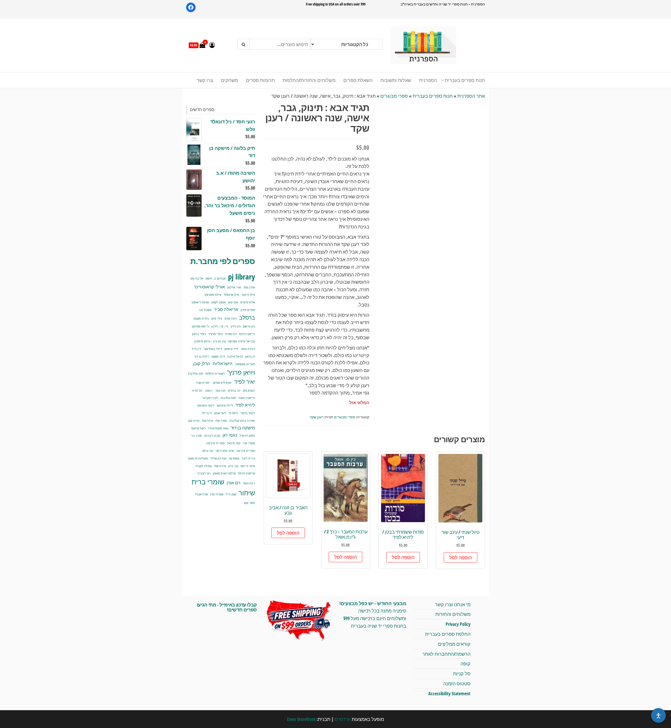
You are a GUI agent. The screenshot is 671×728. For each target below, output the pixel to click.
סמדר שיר (249, 443)
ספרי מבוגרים (394, 96)
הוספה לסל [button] (460, 557)
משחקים (229, 80)
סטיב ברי (196, 435)
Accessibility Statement (449, 693)
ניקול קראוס (198, 428)
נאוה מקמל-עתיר (218, 428)
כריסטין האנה (247, 398)
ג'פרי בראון (199, 334)
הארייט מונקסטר (245, 364)
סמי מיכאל (233, 443)
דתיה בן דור (201, 356)
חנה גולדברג (195, 373)
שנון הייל (231, 494)
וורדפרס (343, 719)
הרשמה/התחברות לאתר (446, 654)
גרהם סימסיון (202, 341)
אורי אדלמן (234, 287)
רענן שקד (316, 416)
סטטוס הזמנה (456, 683)
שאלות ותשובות (395, 80)
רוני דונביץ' (203, 473)
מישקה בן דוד (243, 428)
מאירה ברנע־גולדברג (242, 421)
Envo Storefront (301, 719)
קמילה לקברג (204, 466)
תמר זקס (249, 503)
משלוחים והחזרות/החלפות (309, 80)
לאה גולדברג (228, 398)
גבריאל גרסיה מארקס (241, 341)
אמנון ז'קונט (218, 302)
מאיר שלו (221, 421)
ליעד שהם (220, 413)
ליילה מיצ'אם (225, 405)
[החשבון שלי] (212, 45)
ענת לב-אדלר (218, 458)
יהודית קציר (203, 383)
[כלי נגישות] (658, 715)
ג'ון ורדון (236, 326)
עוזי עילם (207, 451)
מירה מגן (193, 421)
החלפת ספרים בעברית (447, 634)
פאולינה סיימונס (198, 458)
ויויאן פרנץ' (241, 372)
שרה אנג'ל (201, 494)
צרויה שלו (220, 466)
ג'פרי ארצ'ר (215, 334)
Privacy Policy (458, 624)
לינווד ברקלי (247, 413)
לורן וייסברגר (210, 398)
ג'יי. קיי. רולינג (219, 326)
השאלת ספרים (357, 80)
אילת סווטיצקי (212, 295)
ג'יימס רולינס (247, 334)
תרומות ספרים (260, 80)
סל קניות (461, 673)
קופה (465, 663)
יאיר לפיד (244, 381)
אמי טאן (233, 302)
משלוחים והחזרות (452, 614)
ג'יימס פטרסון (200, 326)
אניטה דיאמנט (200, 302)
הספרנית (428, 80)
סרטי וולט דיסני (224, 451)
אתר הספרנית (471, 96)
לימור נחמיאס (205, 405)
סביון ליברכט (212, 435)
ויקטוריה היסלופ (215, 373)
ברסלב (247, 317)
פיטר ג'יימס (248, 466)
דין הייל (196, 349)
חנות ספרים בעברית (465, 80)
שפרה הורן (216, 494)
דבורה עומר (248, 349)
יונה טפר (220, 390)
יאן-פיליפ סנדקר (222, 383)
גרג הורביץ (219, 341)
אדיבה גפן (197, 278)
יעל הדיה (197, 390)
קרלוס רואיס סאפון (224, 473)
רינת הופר (249, 483)
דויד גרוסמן (231, 349)
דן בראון (250, 356)
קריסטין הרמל (246, 473)
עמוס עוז (234, 458)
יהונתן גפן (249, 390)
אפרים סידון (248, 310)
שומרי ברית (208, 481)
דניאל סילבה (235, 356)
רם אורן (233, 483)
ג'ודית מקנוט (201, 318)
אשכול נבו (205, 310)
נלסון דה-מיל (247, 435)
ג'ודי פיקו (216, 318)
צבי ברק (233, 466)
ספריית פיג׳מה (245, 451)
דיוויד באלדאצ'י (212, 349)
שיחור (247, 492)
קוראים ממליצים (454, 644)
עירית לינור (248, 458)
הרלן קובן (201, 363)
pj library (241, 276)
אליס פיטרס (247, 302)
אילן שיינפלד (231, 295)
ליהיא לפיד (245, 405)
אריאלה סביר (226, 309)
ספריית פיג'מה (215, 443)
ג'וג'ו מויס (231, 318)
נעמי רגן (230, 435)
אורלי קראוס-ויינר (209, 287)
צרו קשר (205, 80)
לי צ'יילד (207, 413)
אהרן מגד (249, 287)
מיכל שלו (207, 421)
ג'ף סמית (231, 334)
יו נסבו (209, 390)
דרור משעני (218, 356)
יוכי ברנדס (234, 390)
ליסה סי (233, 413)
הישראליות (222, 363)
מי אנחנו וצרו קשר (452, 604)
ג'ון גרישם (249, 326)
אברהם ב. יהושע (215, 278)
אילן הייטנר (248, 295)
